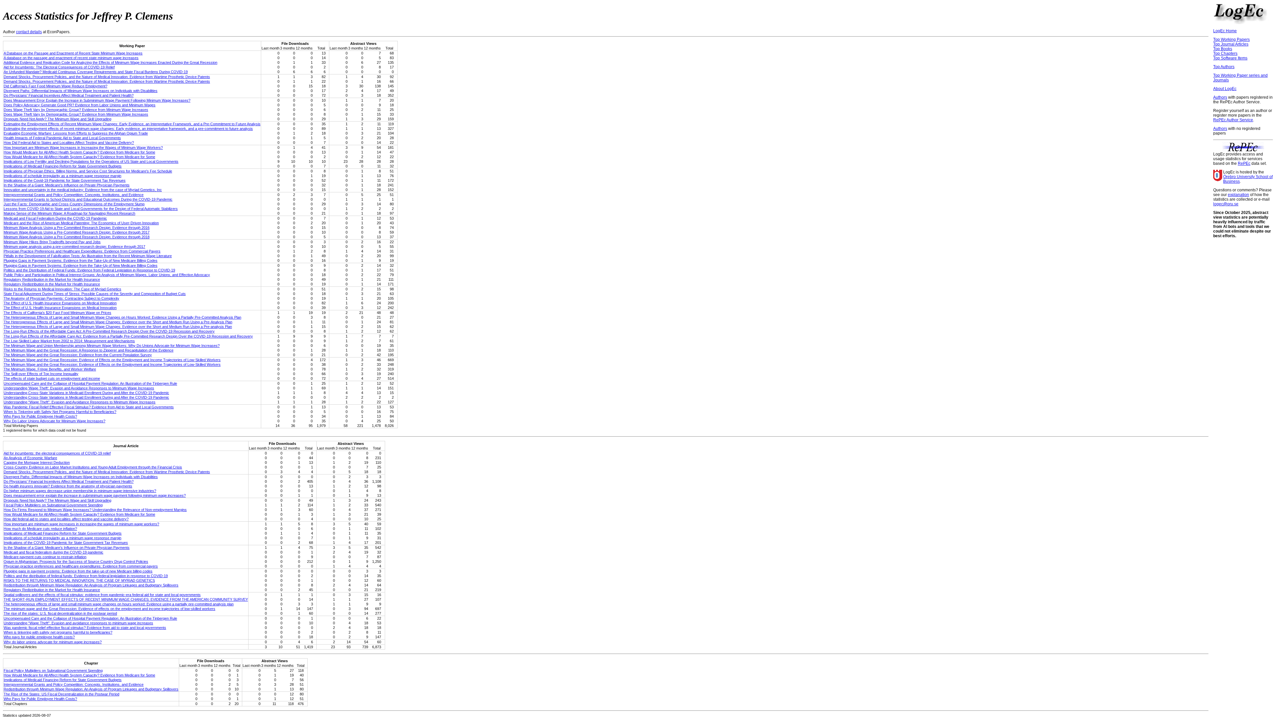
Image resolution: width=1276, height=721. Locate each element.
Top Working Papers (1231, 39)
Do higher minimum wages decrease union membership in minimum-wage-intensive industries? (80, 491)
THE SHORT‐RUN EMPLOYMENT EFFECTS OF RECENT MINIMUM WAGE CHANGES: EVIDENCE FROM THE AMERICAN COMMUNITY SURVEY (126, 599)
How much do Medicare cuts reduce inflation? (40, 529)
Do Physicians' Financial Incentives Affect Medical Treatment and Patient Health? (69, 95)
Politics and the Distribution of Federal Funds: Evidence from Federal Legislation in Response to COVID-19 (89, 270)
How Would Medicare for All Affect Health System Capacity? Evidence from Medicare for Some (79, 152)
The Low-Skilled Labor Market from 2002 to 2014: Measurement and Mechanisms (69, 341)
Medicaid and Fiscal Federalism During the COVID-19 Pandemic (55, 218)
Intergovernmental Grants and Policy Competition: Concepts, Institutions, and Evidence (74, 195)
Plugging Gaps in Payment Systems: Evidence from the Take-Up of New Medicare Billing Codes (81, 260)
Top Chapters (1225, 53)
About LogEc (1224, 88)
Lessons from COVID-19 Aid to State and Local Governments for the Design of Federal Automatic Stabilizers (91, 209)
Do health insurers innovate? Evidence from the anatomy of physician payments (68, 486)
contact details (29, 32)
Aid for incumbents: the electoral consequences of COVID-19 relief (57, 453)
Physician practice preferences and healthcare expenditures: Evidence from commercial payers (81, 566)
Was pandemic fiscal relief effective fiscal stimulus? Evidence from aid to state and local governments (85, 628)
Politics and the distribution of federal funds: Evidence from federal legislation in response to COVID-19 (86, 576)
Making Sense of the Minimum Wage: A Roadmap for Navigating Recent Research (69, 213)
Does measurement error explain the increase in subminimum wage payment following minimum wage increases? (95, 495)
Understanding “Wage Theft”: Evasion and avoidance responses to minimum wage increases (78, 623)
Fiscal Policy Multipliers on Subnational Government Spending (53, 505)
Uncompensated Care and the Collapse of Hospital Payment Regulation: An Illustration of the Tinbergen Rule (90, 383)
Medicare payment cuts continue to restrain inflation (45, 557)
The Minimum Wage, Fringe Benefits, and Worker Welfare (50, 369)
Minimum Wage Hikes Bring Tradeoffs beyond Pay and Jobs (52, 242)
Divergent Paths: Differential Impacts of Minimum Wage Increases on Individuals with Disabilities (81, 91)
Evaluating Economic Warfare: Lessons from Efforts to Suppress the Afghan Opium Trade (76, 133)
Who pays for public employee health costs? (39, 637)
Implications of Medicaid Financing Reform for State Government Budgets (63, 166)
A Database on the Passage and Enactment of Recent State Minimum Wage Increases (73, 53)
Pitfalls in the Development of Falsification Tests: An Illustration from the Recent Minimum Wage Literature (88, 256)
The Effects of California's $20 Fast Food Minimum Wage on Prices (57, 313)
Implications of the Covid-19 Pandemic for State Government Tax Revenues (65, 180)
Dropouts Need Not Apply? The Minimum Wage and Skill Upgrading (57, 119)
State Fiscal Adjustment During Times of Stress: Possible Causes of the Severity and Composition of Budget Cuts (95, 294)
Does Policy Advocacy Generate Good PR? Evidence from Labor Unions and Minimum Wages (80, 105)
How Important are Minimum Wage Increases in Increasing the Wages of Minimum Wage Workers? (83, 148)
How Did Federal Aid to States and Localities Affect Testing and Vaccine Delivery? (69, 143)
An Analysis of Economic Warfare (30, 458)
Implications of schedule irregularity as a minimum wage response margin (62, 176)
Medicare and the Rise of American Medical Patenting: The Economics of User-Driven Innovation (81, 223)
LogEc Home (1225, 31)
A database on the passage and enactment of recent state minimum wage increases (71, 58)
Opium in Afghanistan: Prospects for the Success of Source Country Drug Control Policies (76, 562)
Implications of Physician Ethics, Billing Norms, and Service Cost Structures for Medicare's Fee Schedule (88, 171)
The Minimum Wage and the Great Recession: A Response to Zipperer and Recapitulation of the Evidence (88, 350)
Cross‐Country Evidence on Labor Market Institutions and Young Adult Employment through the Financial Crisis (93, 467)
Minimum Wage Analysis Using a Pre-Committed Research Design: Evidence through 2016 (77, 228)
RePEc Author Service (1233, 120)
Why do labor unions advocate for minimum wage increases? (53, 642)
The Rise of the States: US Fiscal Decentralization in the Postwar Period (61, 694)
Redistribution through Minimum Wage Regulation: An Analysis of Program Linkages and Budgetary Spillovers (91, 585)
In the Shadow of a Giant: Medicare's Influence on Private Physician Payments (67, 185)
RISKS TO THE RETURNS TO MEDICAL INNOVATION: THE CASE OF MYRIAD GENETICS (79, 580)
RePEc (1244, 163)
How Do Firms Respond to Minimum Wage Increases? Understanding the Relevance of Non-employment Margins (95, 510)
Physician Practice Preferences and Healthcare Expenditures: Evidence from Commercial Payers (82, 251)
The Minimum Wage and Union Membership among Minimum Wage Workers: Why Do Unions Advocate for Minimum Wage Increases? (112, 346)
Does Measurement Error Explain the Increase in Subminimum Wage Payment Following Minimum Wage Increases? (97, 100)
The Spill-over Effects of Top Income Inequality (41, 374)
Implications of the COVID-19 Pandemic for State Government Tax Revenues (66, 543)
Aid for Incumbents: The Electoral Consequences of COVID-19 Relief (59, 67)
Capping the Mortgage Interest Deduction (37, 462)
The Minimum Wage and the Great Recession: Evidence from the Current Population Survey (78, 355)
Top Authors (1223, 66)
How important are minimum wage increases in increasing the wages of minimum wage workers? (81, 524)
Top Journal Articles (1230, 44)
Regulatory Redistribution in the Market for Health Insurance (52, 279)
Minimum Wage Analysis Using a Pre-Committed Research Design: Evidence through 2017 (77, 232)
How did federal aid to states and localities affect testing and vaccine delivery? (66, 519)
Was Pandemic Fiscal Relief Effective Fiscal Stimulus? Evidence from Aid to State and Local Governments (89, 407)
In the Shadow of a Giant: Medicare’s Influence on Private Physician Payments (67, 548)
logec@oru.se (1225, 204)
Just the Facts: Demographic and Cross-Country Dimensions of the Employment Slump (74, 204)
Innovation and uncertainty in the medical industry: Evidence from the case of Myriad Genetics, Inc (83, 190)
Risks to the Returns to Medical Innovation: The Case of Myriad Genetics (62, 289)
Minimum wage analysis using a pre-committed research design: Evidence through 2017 (74, 247)
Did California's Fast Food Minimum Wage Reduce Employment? (55, 86)
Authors (1220, 97)
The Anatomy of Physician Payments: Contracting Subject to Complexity (61, 298)
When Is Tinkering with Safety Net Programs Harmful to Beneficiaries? (60, 412)
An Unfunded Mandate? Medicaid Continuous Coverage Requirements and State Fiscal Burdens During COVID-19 (96, 72)
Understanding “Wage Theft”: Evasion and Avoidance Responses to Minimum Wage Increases (80, 402)
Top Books (1222, 49)
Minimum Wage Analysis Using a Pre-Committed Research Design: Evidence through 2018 (77, 237)
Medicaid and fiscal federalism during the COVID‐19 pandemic (53, 552)
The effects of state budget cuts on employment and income (52, 378)
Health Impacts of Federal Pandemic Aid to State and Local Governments (62, 138)
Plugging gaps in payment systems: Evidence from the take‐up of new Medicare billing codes (78, 571)
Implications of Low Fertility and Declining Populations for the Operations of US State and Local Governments (91, 161)
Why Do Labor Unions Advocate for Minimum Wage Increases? (54, 421)
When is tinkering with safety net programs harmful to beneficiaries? (58, 632)
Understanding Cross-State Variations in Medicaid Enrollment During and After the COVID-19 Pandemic (86, 393)
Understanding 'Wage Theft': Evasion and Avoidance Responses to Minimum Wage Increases (79, 388)
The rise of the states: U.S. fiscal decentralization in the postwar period (60, 613)
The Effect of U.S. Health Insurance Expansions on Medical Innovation (60, 303)
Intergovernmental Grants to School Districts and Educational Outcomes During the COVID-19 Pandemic (88, 199)
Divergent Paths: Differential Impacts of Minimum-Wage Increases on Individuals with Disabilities (81, 477)
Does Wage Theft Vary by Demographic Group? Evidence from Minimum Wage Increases (76, 110)
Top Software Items (1230, 58)
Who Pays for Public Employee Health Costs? (40, 416)
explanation (1238, 194)
